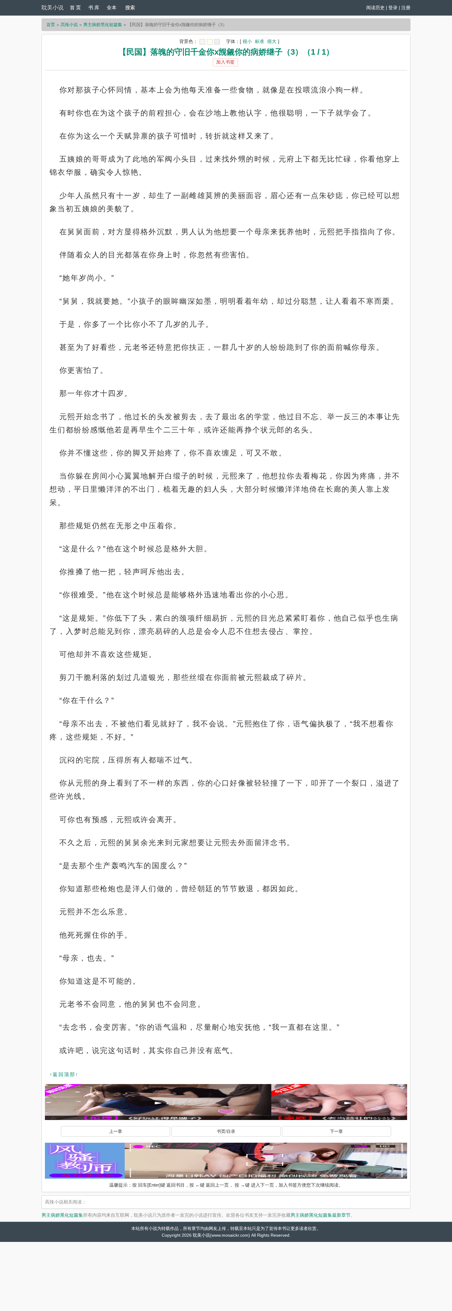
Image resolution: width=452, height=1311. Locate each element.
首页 (50, 24)
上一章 (115, 1131)
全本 (112, 7)
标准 (259, 41)
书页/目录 (226, 1131)
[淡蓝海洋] (202, 42)
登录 (393, 7)
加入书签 (225, 61)
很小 (247, 41)
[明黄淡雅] (209, 42)
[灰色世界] (217, 42)
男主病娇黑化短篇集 (102, 24)
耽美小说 (53, 8)
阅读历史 (375, 7)
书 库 (93, 7)
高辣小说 (69, 24)
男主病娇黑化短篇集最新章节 (321, 1215)
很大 (271, 41)
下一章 (336, 1131)
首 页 (75, 7)
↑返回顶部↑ (64, 1074)
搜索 (130, 7)
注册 (405, 7)
